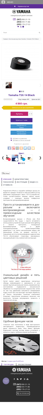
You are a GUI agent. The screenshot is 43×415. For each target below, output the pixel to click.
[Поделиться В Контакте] (29, 148)
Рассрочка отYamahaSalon (21, 133)
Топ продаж (9, 364)
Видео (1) (34, 182)
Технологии (8, 182)
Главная (5, 39)
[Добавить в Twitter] (25, 148)
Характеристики (21, 179)
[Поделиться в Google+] (13, 148)
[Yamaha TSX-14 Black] (21, 61)
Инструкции (22, 182)
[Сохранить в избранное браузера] (33, 148)
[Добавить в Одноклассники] (21, 148)
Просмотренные (24, 364)
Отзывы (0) (7, 185)
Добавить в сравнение (20, 138)
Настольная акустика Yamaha (17, 39)
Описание (7, 179)
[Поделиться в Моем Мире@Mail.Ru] (17, 148)
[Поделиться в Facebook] (9, 148)
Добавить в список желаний (21, 140)
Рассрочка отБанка (21, 126)
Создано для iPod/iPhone (15, 361)
